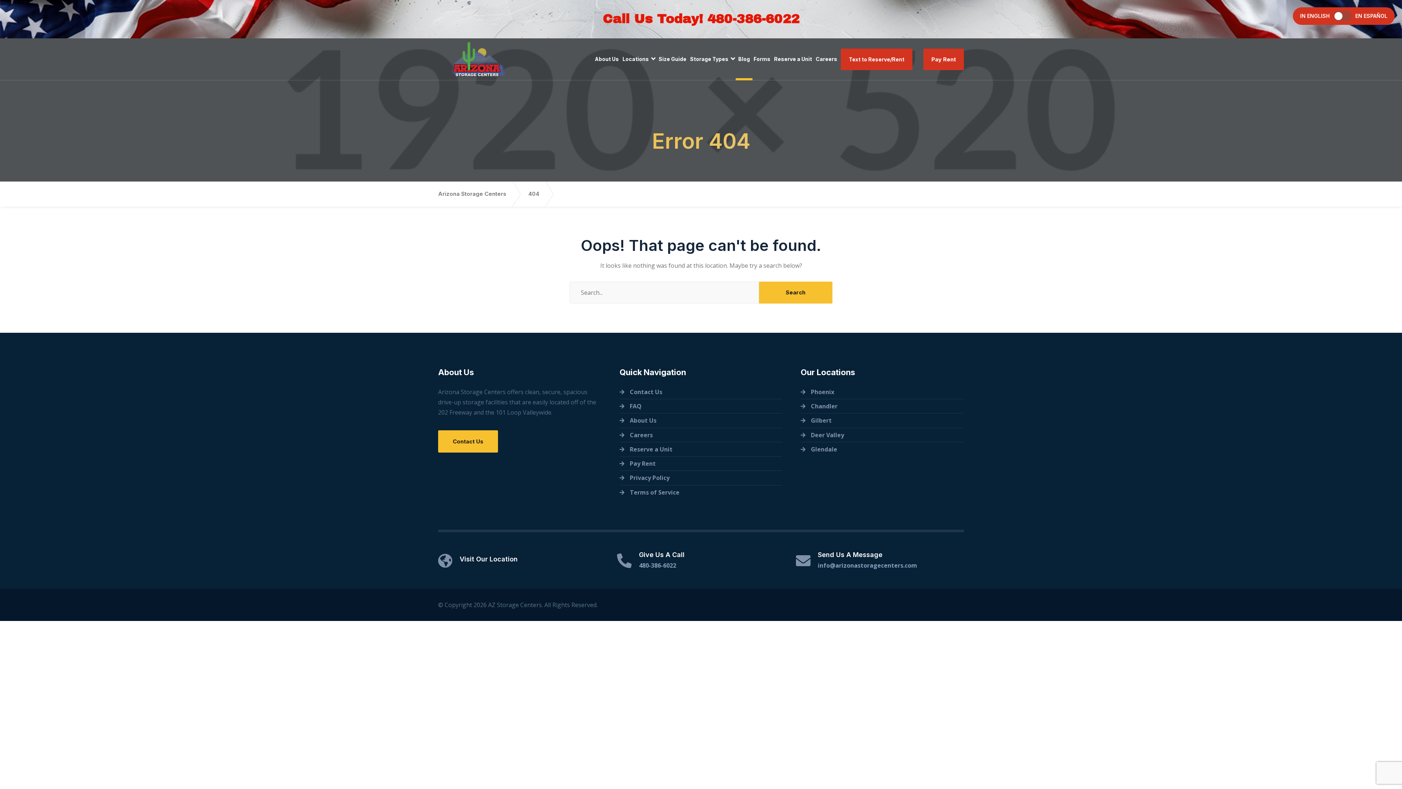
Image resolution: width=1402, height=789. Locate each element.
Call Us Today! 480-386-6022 (701, 19)
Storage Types (709, 59)
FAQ (635, 406)
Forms (762, 59)
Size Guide (672, 59)
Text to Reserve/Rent (876, 59)
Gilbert (821, 420)
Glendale (824, 449)
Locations (636, 59)
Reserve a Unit (793, 59)
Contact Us (468, 441)
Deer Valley (827, 435)
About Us (607, 59)
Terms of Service (654, 492)
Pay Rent (943, 59)
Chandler (824, 406)
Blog (744, 59)
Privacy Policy (650, 478)
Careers (826, 59)
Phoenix (822, 392)
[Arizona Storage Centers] (478, 59)
